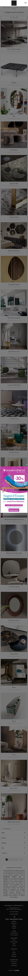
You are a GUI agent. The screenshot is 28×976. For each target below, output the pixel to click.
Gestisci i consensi (18, 919)
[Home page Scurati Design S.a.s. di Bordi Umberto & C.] (14, 3)
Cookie (11, 919)
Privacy (7, 919)
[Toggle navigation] (26, 3)
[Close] (26, 464)
